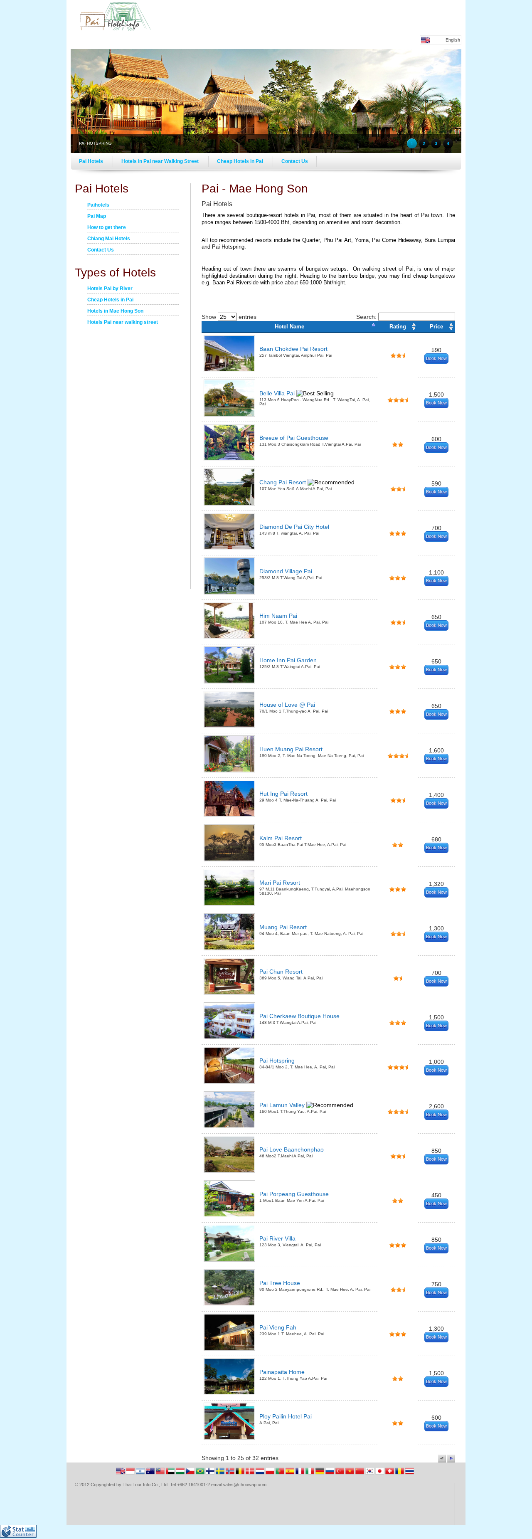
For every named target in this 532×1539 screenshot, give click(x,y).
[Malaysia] (161, 1474)
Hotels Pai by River (110, 288)
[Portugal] (281, 1474)
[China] (360, 1474)
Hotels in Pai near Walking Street (160, 161)
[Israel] (141, 1474)
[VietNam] (350, 1474)
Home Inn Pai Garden (288, 660)
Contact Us (294, 161)
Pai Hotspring (277, 1060)
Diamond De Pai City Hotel (294, 526)
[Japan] (380, 1474)
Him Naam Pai (278, 615)
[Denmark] (251, 1474)
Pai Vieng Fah (277, 1327)
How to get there (106, 227)
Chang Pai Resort (283, 482)
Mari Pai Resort (279, 882)
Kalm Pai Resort (280, 838)
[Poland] (271, 1474)
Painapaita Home (282, 1372)
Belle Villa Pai (277, 393)
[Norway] (231, 1474)
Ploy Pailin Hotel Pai (285, 1416)
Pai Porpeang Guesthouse (294, 1194)
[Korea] (370, 1474)
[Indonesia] (131, 1474)
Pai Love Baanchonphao (291, 1149)
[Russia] (330, 1474)
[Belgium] (241, 1474)
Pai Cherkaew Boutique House (299, 1016)
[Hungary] (181, 1474)
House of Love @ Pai (287, 704)
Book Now (436, 358)
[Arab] (171, 1474)
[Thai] (409, 1474)
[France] (300, 1474)
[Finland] (211, 1474)
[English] (121, 1474)
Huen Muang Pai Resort (291, 749)
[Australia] (151, 1474)
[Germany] (320, 1474)
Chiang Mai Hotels (108, 239)
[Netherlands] (261, 1474)
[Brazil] (201, 1474)
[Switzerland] (390, 1474)
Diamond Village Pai (285, 571)
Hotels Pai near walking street (122, 322)
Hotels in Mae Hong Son (115, 311)
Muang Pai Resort (283, 927)
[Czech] (191, 1474)
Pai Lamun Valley (282, 1105)
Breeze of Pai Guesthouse (293, 437)
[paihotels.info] (114, 29)
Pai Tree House (279, 1283)
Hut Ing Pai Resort (283, 793)
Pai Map (96, 216)
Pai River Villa (277, 1238)
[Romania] (400, 1474)
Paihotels (98, 205)
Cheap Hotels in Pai (240, 161)
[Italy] (310, 1474)
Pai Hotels (91, 161)
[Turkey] (340, 1474)
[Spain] (291, 1474)
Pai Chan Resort (281, 971)
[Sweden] (221, 1474)
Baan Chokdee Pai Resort (293, 348)
